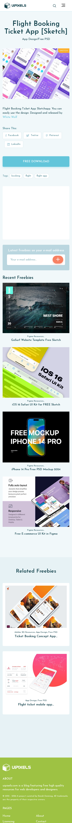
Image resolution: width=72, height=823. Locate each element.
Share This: (10, 128)
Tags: (5, 176)
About (40, 816)
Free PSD (44, 39)
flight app (42, 176)
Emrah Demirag (45, 796)
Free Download (36, 161)
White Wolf (10, 117)
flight (28, 176)
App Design (29, 39)
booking (16, 176)
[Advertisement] (36, 213)
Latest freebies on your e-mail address (36, 250)
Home (6, 816)
